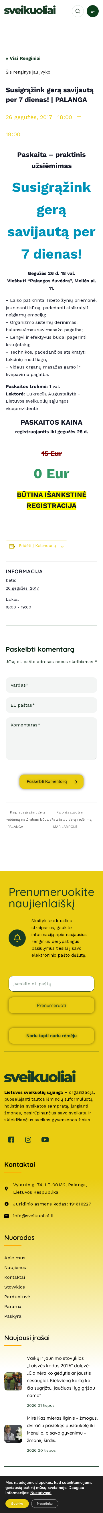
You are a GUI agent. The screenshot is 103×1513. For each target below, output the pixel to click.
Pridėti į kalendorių (37, 545)
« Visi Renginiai (23, 58)
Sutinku (17, 1503)
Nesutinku (45, 1503)
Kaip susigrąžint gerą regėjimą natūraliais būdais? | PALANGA (29, 819)
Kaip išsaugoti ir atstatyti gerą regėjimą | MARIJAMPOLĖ (73, 819)
